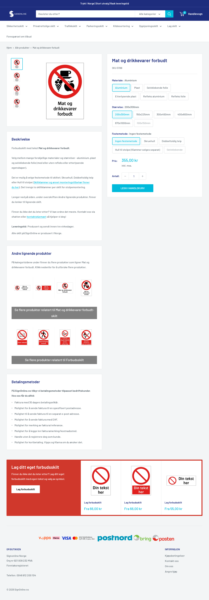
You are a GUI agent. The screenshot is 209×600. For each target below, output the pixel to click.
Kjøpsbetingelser (175, 555)
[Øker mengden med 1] (142, 176)
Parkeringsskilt (95, 25)
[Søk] (169, 14)
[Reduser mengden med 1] (125, 176)
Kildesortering (121, 25)
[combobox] (85, 14)
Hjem (9, 47)
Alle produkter (22, 47)
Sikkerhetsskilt (15, 25)
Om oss (169, 566)
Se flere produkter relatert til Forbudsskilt (54, 360)
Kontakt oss (172, 560)
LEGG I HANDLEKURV (133, 188)
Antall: (116, 176)
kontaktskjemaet (36, 216)
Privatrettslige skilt (44, 25)
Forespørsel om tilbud (19, 36)
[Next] (201, 488)
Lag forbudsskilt (25, 489)
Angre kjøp (171, 571)
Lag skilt (172, 25)
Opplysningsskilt (148, 25)
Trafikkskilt (70, 25)
